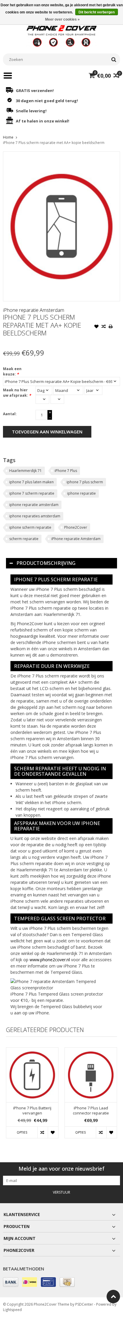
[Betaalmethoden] (10, 1282)
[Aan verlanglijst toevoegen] (96, 327)
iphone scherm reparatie (30, 527)
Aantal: (10, 413)
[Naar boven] (113, 1296)
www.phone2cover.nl (50, 959)
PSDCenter (84, 1304)
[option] (32, 1095)
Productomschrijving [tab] (46, 563)
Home (8, 137)
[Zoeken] (113, 59)
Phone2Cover (75, 527)
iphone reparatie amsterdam (34, 504)
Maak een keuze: (12, 371)
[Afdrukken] (110, 327)
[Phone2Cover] (61, 35)
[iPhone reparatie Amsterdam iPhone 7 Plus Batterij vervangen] (32, 1075)
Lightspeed (12, 1309)
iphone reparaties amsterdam (34, 516)
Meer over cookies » (62, 19)
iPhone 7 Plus (66, 470)
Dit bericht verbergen (97, 12)
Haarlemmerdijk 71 (25, 470)
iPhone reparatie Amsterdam (33, 310)
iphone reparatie (81, 493)
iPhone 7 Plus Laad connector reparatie (91, 1111)
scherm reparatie (24, 538)
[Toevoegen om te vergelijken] (103, 327)
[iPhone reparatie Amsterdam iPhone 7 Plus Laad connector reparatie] (91, 1075)
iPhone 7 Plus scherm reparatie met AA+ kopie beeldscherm (53, 142)
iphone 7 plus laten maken (31, 482)
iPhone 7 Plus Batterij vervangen (32, 1111)
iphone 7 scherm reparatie (31, 493)
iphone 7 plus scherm (85, 482)
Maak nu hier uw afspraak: (17, 392)
